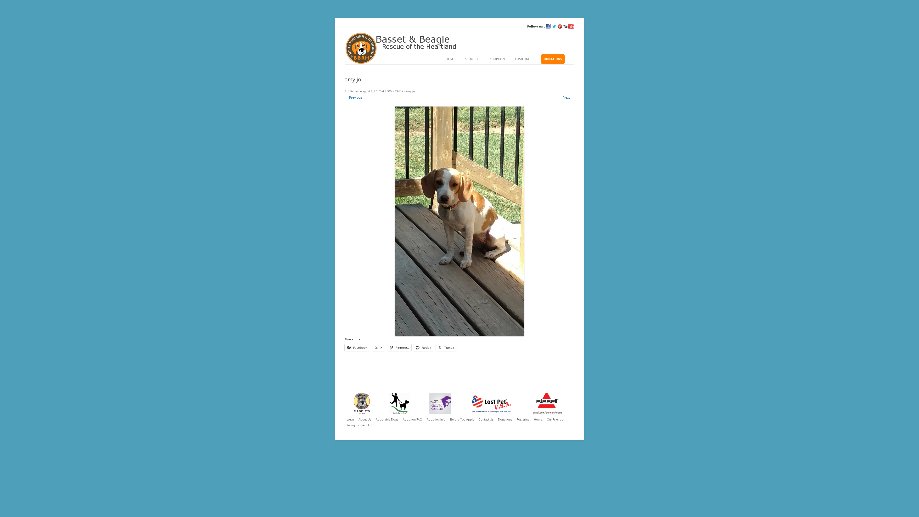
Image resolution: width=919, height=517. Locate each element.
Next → (568, 97)
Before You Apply (462, 419)
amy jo (410, 91)
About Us (472, 59)
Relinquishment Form (361, 425)
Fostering (522, 59)
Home (450, 59)
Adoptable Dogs (387, 419)
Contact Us (486, 419)
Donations (553, 59)
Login (350, 419)
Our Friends (555, 419)
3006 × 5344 (393, 91)
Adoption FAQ (412, 419)
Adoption (497, 59)
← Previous (353, 97)
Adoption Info (436, 419)
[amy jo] (459, 221)
